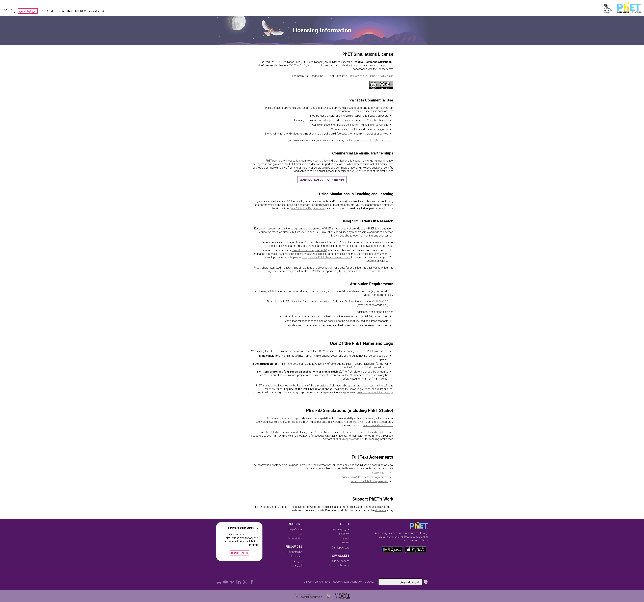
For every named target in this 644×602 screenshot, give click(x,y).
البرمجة (297, 561)
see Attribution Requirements (308, 208)
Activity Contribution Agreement (369, 481)
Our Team (343, 534)
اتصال (299, 534)
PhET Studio (272, 432)
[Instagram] (245, 582)
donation (380, 510)
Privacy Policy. (312, 581)
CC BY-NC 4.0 (298, 65)
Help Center (295, 529)
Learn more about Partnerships (375, 392)
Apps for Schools (339, 565)
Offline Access (340, 561)
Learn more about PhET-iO (378, 271)
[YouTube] (225, 582)
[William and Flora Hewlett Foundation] (308, 596)
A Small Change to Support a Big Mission (369, 75)
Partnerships (294, 552)
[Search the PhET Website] (13, 11)
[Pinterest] (232, 582)
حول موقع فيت (340, 529)
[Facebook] (251, 582)
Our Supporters (340, 547)
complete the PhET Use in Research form (326, 257)
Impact (345, 543)
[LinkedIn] (238, 582)
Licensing (296, 556)
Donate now (239, 553)
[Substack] (219, 582)
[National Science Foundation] (328, 596)
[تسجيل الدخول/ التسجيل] (5, 11)
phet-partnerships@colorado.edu (373, 140)
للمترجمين (296, 565)
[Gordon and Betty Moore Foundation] (342, 596)
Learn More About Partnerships (322, 179)
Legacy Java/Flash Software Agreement (364, 477)
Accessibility (294, 538)
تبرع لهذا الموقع (27, 11)
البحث (346, 538)
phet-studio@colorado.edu (348, 439)
